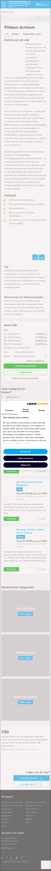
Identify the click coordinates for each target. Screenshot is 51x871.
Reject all (25, 465)
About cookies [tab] (25, 410)
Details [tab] (41, 410)
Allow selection (25, 458)
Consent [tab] (9, 410)
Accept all (25, 451)
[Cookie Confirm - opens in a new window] (37, 404)
